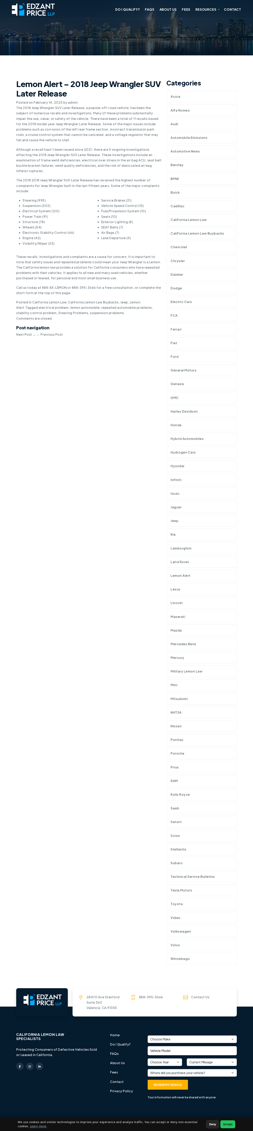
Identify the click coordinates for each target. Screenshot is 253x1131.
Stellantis (178, 849)
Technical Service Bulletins (193, 876)
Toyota (177, 904)
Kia (173, 534)
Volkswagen (181, 931)
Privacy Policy (121, 1091)
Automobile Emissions (189, 137)
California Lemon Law (49, 302)
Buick (175, 192)
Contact (232, 9)
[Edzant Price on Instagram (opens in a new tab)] (30, 1066)
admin (73, 102)
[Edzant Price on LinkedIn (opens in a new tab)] (39, 1066)
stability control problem (36, 313)
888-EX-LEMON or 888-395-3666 (69, 287)
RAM (174, 781)
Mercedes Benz (183, 644)
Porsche (177, 753)
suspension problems (107, 313)
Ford (174, 356)
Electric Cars (181, 302)
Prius (175, 767)
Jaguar (176, 507)
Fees (186, 9)
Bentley (177, 165)
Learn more (38, 1126)
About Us (168, 9)
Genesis (177, 384)
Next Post (26, 334)
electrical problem (54, 307)
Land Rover (180, 562)
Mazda (176, 630)
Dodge (176, 288)
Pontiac (177, 740)
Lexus (175, 589)
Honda (176, 425)
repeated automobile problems (126, 307)
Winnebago (180, 959)
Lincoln (177, 603)
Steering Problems (73, 313)
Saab (175, 808)
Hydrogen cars (183, 452)
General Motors (183, 370)
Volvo (175, 945)
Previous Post (50, 334)
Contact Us (200, 997)
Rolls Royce (180, 794)
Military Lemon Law (186, 671)
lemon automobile (85, 307)
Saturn (176, 822)
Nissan (176, 726)
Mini (174, 685)
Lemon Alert (181, 575)
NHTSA (176, 712)
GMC (175, 398)
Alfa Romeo (180, 110)
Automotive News (185, 151)
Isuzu (175, 493)
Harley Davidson (184, 411)
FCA (174, 315)
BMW (175, 179)
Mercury (177, 657)
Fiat (174, 343)
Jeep (124, 302)
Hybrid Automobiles (187, 439)
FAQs (149, 9)
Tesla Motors (181, 890)
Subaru (176, 863)
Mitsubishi (179, 699)
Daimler (177, 274)
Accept (227, 1124)
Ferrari (176, 329)
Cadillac (177, 206)
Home (115, 1035)
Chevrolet (179, 247)
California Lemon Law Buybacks (93, 302)
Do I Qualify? (127, 9)
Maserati (178, 617)
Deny (212, 1124)
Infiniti (176, 480)
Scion (175, 836)
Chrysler (178, 261)
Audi (174, 124)
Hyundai (177, 466)
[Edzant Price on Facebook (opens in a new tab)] (20, 1066)
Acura (175, 96)
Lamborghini (181, 548)
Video (175, 918)
